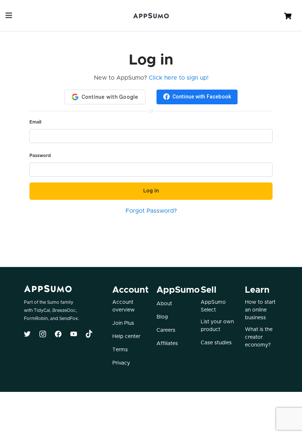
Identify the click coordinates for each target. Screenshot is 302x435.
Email (35, 122)
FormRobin (36, 318)
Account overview (123, 306)
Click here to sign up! (178, 78)
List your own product (217, 325)
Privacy (121, 363)
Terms (120, 349)
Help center (126, 336)
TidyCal (42, 310)
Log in (151, 191)
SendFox (68, 318)
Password (40, 155)
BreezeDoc (64, 310)
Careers (166, 330)
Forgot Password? (151, 211)
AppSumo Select (213, 306)
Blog (162, 317)
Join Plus (123, 323)
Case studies (216, 342)
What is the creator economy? (259, 337)
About (164, 303)
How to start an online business (260, 310)
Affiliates (167, 343)
